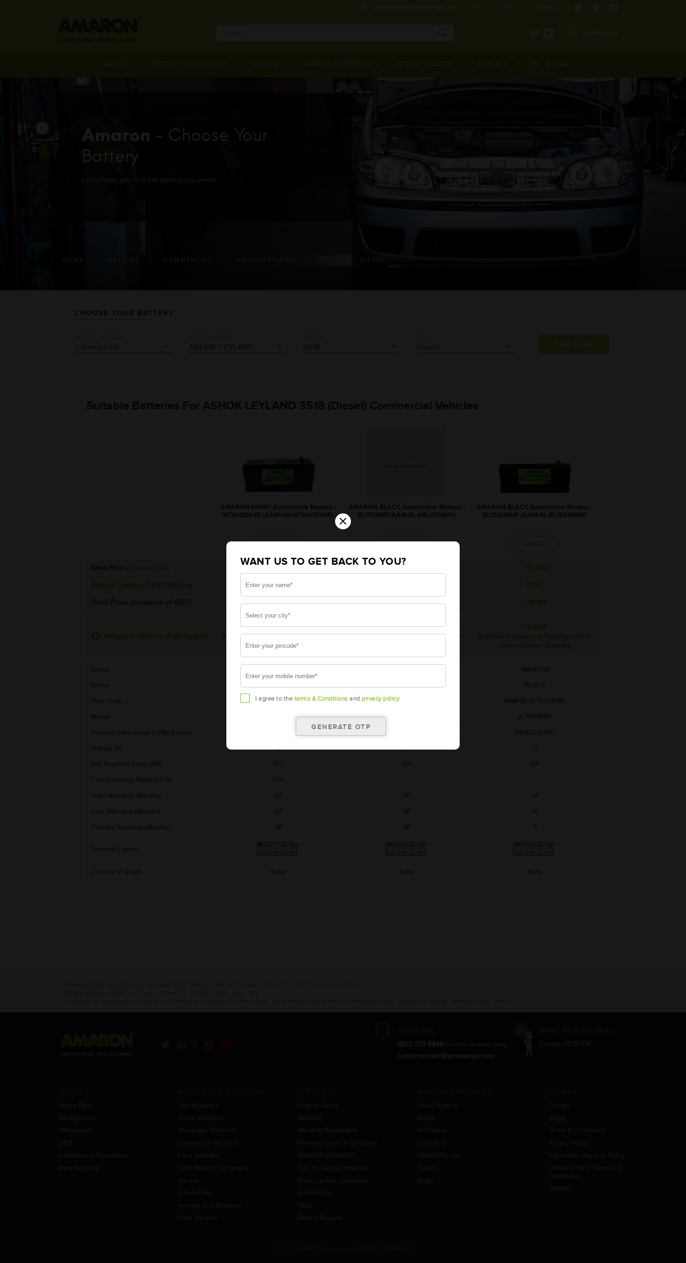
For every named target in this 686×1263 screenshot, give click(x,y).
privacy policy (380, 698)
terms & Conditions (321, 698)
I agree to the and (327, 698)
